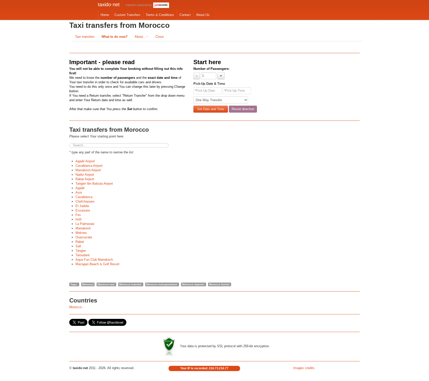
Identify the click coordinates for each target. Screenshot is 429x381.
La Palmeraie (84, 224)
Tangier (80, 251)
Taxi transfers (85, 37)
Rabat (79, 242)
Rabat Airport (84, 179)
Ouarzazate (83, 237)
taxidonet (109, 4)
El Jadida (82, 206)
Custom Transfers (127, 15)
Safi (78, 246)
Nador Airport (84, 174)
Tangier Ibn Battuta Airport (94, 183)
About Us (203, 15)
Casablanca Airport (89, 166)
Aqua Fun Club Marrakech (94, 259)
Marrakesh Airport (88, 170)
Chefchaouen (84, 201)
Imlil (78, 219)
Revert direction (243, 109)
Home (105, 15)
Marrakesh (83, 228)
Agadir (80, 188)
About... (140, 37)
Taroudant (82, 255)
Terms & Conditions (160, 15)
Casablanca (83, 197)
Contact (185, 15)
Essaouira (82, 210)
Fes (78, 215)
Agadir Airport (85, 161)
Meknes (81, 233)
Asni (78, 192)
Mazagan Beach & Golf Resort (97, 264)
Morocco (75, 307)
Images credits (304, 368)
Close (159, 37)
